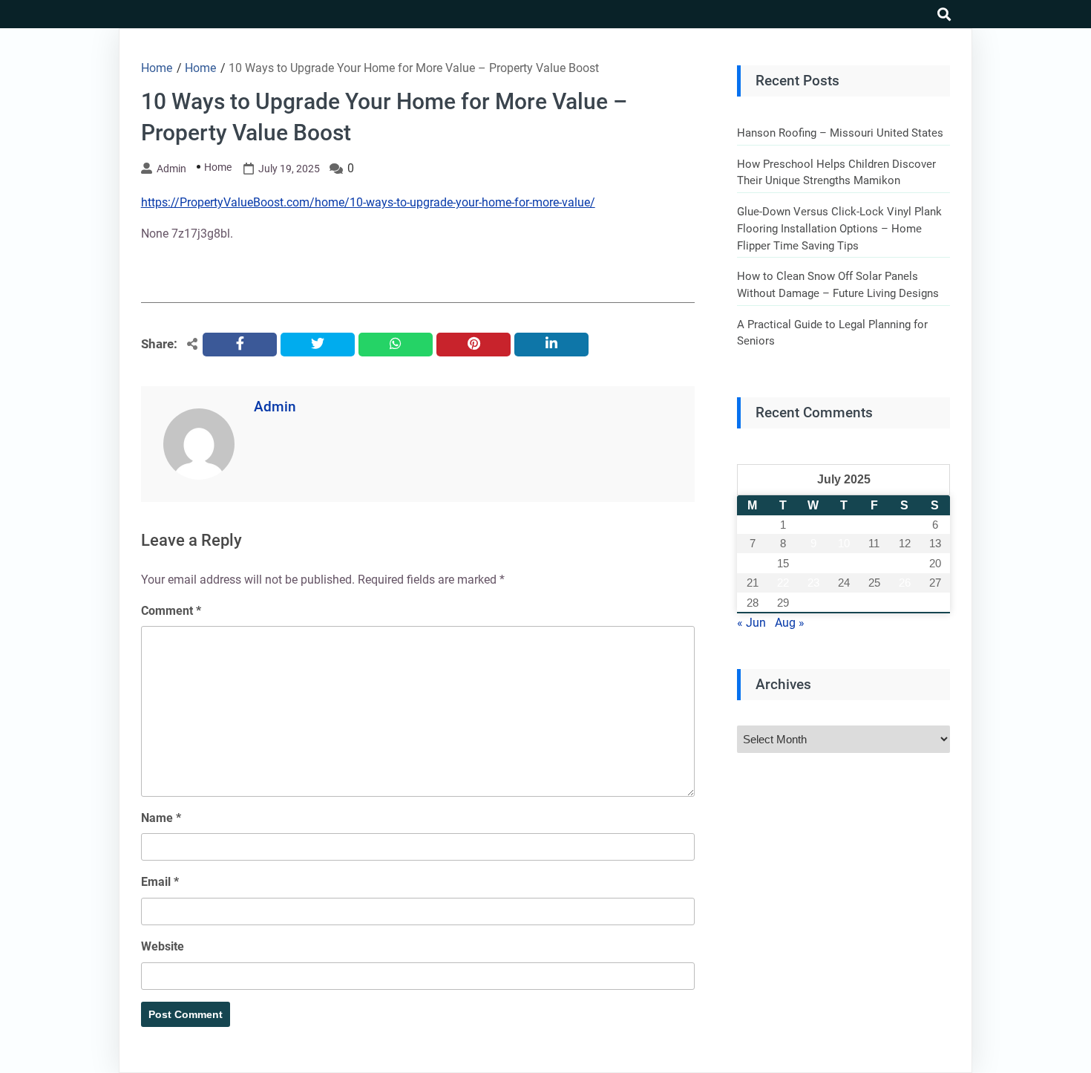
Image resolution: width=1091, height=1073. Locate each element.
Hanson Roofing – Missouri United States (840, 133)
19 (905, 563)
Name (161, 818)
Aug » (790, 623)
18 (874, 563)
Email (160, 882)
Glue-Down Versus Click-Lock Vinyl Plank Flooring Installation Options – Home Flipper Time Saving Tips (839, 228)
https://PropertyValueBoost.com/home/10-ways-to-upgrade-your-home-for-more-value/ (368, 202)
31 (844, 602)
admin (171, 169)
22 (783, 582)
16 (813, 563)
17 (844, 563)
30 (813, 602)
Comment (171, 611)
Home (218, 167)
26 (905, 582)
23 (813, 582)
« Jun (751, 623)
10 (844, 543)
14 (753, 563)
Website (162, 946)
